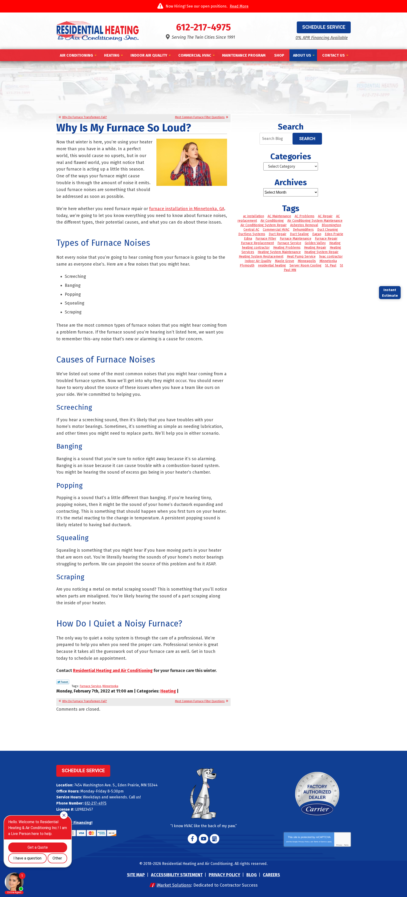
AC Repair (325, 216)
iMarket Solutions (174, 885)
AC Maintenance (279, 216)
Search (307, 138)
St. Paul (330, 265)
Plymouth (247, 265)
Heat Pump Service (301, 256)
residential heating (272, 265)
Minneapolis (307, 261)
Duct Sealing (299, 234)
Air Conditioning (272, 221)
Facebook (192, 838)
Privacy (339, 845)
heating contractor (256, 248)
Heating (168, 691)
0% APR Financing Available (322, 37)
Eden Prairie (334, 234)
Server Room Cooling (305, 265)
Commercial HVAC (276, 230)
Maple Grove (284, 261)
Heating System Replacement (261, 256)
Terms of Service (320, 842)
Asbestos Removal (304, 225)
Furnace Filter (266, 239)
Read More (239, 6)
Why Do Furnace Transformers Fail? (84, 117)
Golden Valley (315, 243)
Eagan (316, 234)
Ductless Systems (251, 234)
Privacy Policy (304, 842)
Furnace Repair (326, 239)
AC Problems (304, 216)
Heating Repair (315, 248)
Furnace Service (90, 686)
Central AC (251, 230)
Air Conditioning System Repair (263, 225)
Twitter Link (62, 682)
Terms (346, 845)
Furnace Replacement (257, 243)
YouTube (203, 838)
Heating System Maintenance (279, 252)
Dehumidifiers (303, 230)
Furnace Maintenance (295, 239)
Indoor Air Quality (258, 261)
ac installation (253, 216)
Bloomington (331, 225)
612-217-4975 (203, 27)
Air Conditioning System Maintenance (314, 221)
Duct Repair (277, 234)
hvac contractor (331, 256)
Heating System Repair (321, 252)
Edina (248, 239)
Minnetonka (110, 686)
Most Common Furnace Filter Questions (200, 117)
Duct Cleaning (327, 230)
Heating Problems (287, 248)
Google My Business (214, 838)
